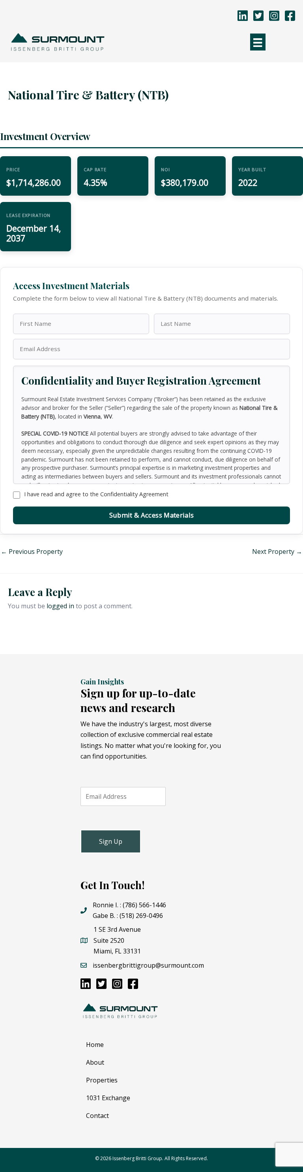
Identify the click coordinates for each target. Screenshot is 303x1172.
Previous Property (32, 551)
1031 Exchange (108, 1097)
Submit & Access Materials (151, 515)
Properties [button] (102, 1080)
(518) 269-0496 (141, 915)
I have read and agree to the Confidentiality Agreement (96, 494)
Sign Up (110, 841)
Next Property (277, 551)
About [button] (95, 1062)
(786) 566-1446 (144, 905)
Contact (97, 1115)
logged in (60, 606)
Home (95, 1044)
